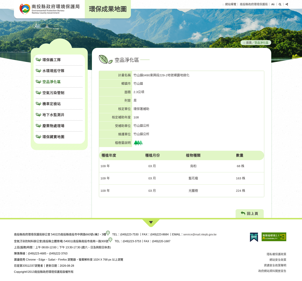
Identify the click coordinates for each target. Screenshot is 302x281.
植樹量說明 (123, 143)
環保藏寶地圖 (53, 137)
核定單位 (124, 109)
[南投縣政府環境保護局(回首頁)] (49, 9)
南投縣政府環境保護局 (254, 4)
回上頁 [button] (252, 214)
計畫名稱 (124, 75)
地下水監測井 (53, 115)
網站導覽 (230, 4)
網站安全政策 (277, 259)
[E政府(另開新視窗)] (254, 237)
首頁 (249, 42)
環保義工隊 (51, 60)
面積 (127, 92)
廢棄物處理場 (53, 126)
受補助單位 (123, 126)
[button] (273, 4)
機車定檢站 (51, 104)
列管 (127, 100)
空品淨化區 (51, 82)
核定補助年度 (121, 117)
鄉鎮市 (126, 83)
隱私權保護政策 (276, 254)
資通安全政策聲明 (275, 265)
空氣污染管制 (53, 93)
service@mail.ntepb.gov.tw (200, 234)
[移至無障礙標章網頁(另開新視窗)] (274, 237)
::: (223, 4)
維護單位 (124, 134)
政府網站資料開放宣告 (272, 270)
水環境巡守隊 (53, 71)
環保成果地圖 (108, 9)
